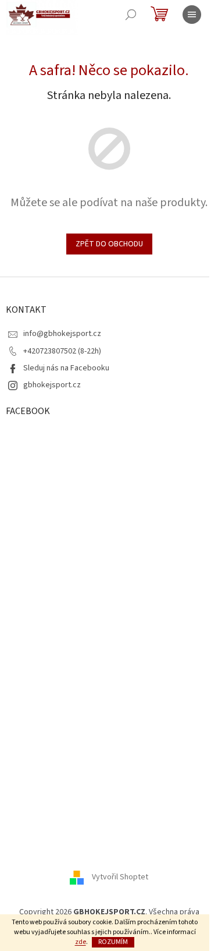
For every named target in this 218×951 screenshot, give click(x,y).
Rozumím (113, 942)
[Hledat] (130, 14)
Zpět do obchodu (109, 244)
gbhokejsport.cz (52, 385)
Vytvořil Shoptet (120, 877)
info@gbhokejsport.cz (62, 334)
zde (80, 942)
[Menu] (191, 14)
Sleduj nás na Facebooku (66, 368)
